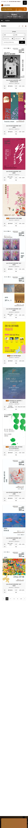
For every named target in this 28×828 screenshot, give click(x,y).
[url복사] (19, 26)
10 (21, 598)
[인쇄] (26, 26)
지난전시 (7, 20)
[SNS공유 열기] (22, 26)
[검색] (25, 9)
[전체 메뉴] (25, 3)
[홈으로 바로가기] (2, 20)
